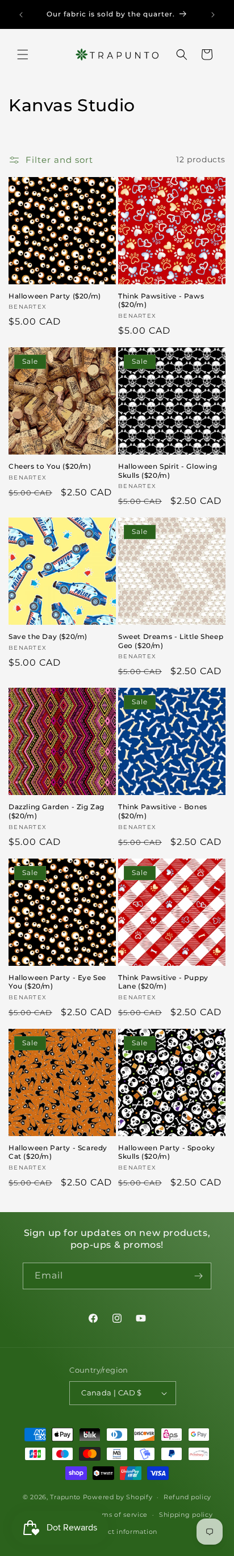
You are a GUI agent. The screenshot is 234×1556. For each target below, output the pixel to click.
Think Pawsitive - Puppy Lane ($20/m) (163, 982)
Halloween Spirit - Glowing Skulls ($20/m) (168, 471)
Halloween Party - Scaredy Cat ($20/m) (58, 1152)
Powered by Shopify (118, 1497)
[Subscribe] (198, 1276)
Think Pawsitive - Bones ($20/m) (162, 811)
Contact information (122, 1532)
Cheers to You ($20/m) (50, 466)
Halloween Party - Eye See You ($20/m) (57, 982)
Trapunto (65, 1497)
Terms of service (119, 1515)
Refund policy (187, 1497)
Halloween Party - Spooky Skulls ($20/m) (166, 1152)
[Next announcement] (212, 14)
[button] (22, 54)
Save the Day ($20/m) (48, 636)
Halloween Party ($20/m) (55, 296)
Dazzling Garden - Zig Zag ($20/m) (57, 811)
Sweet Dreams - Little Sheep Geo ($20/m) (170, 641)
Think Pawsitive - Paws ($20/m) (161, 300)
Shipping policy (186, 1515)
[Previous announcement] (21, 14)
